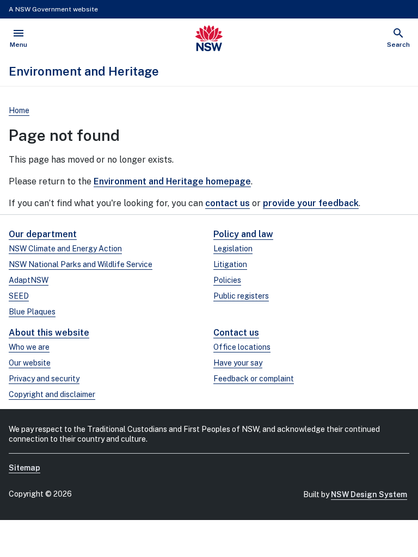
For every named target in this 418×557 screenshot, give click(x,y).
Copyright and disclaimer (52, 394)
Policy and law (243, 234)
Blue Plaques (32, 311)
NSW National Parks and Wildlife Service (80, 264)
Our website (30, 362)
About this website (49, 332)
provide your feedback (311, 203)
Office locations (242, 347)
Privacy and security (44, 378)
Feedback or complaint (253, 378)
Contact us (236, 332)
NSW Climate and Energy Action (65, 248)
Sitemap (24, 467)
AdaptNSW (28, 280)
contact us (227, 203)
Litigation (230, 264)
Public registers (241, 296)
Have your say (237, 362)
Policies (227, 280)
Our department (43, 234)
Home (19, 110)
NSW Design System (369, 494)
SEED (19, 296)
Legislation (233, 248)
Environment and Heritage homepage (172, 181)
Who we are (29, 347)
